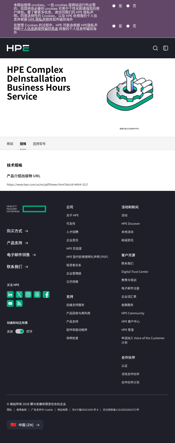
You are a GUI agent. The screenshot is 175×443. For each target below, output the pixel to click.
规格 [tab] (23, 143)
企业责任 (72, 240)
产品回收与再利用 (78, 313)
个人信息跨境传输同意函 (39, 29)
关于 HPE (72, 215)
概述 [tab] (10, 143)
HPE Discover (130, 223)
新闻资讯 (127, 240)
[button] (155, 47)
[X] (19, 294)
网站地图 (62, 409)
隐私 (9, 409)
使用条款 (21, 409)
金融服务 (127, 305)
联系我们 (127, 263)
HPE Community (132, 313)
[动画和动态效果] (19, 331)
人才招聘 (72, 232)
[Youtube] (10, 303)
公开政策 (72, 281)
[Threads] (37, 294)
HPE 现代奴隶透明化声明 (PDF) (87, 256)
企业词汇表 (128, 296)
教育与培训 (128, 280)
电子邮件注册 (130, 288)
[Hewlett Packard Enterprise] (18, 48)
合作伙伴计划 (130, 382)
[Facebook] (46, 294)
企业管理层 (73, 273)
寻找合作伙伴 (130, 374)
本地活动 (127, 232)
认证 (124, 365)
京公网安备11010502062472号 (121, 409)
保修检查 (72, 338)
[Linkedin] (10, 294)
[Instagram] (28, 294)
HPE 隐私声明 (38, 19)
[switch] (17, 331)
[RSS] (19, 303)
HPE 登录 (127, 329)
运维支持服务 (75, 305)
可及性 (70, 223)
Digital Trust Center (134, 271)
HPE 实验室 (74, 248)
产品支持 (72, 321)
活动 (124, 215)
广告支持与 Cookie (42, 409)
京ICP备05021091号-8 (85, 409)
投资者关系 (73, 265)
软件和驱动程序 (76, 329)
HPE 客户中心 (130, 321)
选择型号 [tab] (39, 143)
